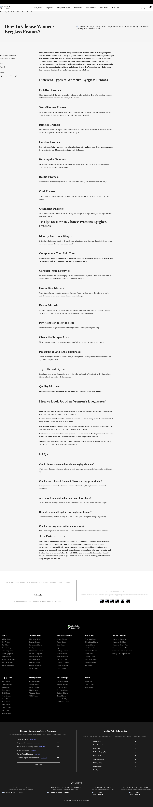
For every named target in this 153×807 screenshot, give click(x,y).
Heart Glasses (61, 668)
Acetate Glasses (34, 684)
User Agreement (40, 601)
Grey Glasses (6, 687)
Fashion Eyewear (62, 681)
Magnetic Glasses (63, 8)
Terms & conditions (98, 759)
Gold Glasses (6, 693)
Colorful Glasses (90, 656)
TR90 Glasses (33, 696)
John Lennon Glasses (91, 648)
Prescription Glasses (35, 656)
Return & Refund (105, 586)
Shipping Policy (125, 586)
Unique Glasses (62, 639)
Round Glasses (61, 642)
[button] (136, 7)
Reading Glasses (34, 642)
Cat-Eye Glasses (62, 659)
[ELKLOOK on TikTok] (117, 601)
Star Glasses (88, 665)
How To (3, 67)
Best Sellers (5, 645)
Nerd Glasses (89, 654)
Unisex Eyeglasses (7, 654)
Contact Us (141, 586)
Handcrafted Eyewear (64, 699)
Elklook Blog (96, 748)
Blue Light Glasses (35, 639)
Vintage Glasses (90, 645)
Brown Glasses (6, 713)
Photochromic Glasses (36, 651)
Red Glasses (5, 710)
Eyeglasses (38, 8)
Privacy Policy (50, 601)
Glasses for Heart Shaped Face (122, 651)
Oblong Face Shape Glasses (121, 654)
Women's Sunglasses (8, 659)
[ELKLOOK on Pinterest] (112, 601)
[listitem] (1, 77)
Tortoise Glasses (7, 684)
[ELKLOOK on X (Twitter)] (122, 601)
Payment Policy (97, 766)
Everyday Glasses (90, 639)
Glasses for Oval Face (119, 642)
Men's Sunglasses (7, 662)
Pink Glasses (6, 705)
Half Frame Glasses (63, 702)
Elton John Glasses (91, 659)
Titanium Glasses (34, 693)
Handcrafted (104, 8)
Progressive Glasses (35, 645)
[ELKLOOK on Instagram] (107, 601)
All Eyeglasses (6, 639)
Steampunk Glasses (91, 651)
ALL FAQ (38, 764)
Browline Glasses (62, 656)
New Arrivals (91, 8)
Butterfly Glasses (62, 665)
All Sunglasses (6, 656)
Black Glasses (6, 681)
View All (33, 739)
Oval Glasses (61, 645)
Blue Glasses (6, 702)
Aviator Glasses (62, 654)
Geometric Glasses (63, 662)
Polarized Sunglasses (35, 654)
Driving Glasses (34, 648)
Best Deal (115, 8)
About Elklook (97, 741)
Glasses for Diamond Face (120, 648)
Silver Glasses (6, 696)
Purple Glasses (6, 699)
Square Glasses (61, 648)
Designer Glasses (34, 659)
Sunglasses (49, 8)
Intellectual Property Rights (100, 752)
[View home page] (7, 8)
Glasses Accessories (8, 665)
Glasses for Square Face (120, 645)
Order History (89, 684)
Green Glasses (6, 707)
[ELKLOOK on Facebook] (102, 601)
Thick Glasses (61, 696)
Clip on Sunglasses (35, 665)
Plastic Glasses (34, 687)
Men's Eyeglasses (7, 651)
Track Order (88, 586)
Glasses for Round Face (119, 639)
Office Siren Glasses (91, 642)
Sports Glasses (33, 668)
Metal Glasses (33, 690)
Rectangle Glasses (62, 651)
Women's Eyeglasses (8, 648)
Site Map (95, 770)
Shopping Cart (89, 687)
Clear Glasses (6, 690)
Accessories (78, 8)
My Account (89, 681)
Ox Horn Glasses (34, 681)
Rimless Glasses (62, 687)
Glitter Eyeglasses (90, 662)
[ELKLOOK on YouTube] (128, 601)
